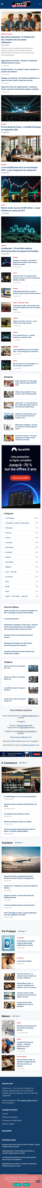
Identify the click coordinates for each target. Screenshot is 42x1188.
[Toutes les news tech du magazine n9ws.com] (33, 668)
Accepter (17, 1185)
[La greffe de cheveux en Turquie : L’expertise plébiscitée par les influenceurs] (8, 1045)
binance (27, 727)
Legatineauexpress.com (30, 745)
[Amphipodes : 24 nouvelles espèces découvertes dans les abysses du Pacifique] (21, 235)
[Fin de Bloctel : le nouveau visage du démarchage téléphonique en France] (8, 943)
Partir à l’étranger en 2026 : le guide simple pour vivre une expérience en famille (20, 914)
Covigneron (21, 722)
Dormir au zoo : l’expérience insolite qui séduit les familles (21, 887)
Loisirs (21, 538)
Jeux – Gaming (21, 572)
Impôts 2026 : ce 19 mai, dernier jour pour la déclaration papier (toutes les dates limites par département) (26, 405)
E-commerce (9, 762)
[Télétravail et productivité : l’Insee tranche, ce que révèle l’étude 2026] (9, 394)
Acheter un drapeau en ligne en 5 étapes (17, 821)
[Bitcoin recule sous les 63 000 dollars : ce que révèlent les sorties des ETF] (21, 195)
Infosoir (8, 870)
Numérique (21, 547)
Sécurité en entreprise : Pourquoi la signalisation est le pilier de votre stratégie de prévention (26, 437)
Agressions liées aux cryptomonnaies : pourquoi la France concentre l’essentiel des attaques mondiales (26, 278)
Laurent (8, 790)
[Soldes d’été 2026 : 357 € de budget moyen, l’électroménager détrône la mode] (9, 383)
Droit (21, 582)
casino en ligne (22, 725)
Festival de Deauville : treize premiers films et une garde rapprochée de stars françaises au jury (26, 307)
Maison (21, 557)
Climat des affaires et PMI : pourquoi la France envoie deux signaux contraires (26, 995)
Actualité (21, 552)
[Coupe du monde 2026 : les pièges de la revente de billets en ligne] (21, 780)
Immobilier (21, 562)
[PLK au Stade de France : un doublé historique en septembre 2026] (21, 114)
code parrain (30, 731)
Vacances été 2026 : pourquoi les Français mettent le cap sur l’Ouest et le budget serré (19, 877)
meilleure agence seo (29, 716)
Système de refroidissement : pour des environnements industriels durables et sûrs (26, 416)
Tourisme (21, 543)
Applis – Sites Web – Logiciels (21, 596)
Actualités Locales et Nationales (21, 523)
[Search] (40, 4)
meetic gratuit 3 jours (18, 741)
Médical (21, 567)
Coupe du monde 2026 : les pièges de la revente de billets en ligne (19, 786)
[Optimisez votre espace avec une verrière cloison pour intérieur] (8, 1028)
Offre (26, 1100)
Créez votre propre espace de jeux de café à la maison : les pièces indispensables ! (19, 830)
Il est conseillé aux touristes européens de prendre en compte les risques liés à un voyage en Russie (20, 865)
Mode (21, 586)
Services (21, 533)
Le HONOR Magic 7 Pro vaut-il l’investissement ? (20, 796)
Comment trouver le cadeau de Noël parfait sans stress (20, 805)
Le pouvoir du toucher (11, 619)
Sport (21, 591)
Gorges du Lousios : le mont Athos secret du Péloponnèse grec (19, 896)
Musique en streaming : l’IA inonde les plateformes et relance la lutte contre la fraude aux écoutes (25, 262)
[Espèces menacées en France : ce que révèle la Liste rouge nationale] (6, 322)
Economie (21, 577)
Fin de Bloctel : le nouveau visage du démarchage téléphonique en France (26, 943)
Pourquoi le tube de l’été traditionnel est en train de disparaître (25, 1004)
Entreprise (21, 528)
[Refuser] (38, 1181)
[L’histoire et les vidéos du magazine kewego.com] (33, 701)
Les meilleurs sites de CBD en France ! (17, 814)
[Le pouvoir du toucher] (8, 961)
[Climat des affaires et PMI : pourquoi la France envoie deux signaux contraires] (9, 995)
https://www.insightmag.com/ (21, 737)
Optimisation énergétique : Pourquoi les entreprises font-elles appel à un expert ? (26, 427)
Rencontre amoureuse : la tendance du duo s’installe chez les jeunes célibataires (17, 39)
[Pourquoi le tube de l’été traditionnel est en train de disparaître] (9, 1005)
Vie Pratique (21, 518)
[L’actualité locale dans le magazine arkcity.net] (33, 690)
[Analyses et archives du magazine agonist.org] (33, 679)
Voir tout (22, 763)
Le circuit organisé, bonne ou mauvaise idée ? (19, 905)
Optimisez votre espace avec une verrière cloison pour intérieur (27, 1028)
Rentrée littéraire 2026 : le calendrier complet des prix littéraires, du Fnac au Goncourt (26, 985)
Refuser (26, 1185)
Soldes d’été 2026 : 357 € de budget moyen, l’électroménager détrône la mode (26, 383)
